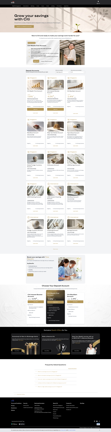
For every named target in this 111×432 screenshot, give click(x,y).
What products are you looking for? (76, 70)
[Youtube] (97, 421)
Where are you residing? (59, 70)
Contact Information (70, 405)
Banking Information (39, 403)
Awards (54, 413)
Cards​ (47, 6)
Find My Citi (68, 409)
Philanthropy (55, 418)
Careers (54, 411)
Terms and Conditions (16, 403)
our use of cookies (71, 430)
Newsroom (55, 409)
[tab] (16, 6)
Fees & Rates (37, 405)
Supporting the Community (58, 407)
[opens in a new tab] (12, 2)
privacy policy (63, 430)
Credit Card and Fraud (28, 407)
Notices (13, 410)
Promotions (59, 6)
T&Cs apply (20, 340)
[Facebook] (99, 421)
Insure (42, 6)
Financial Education (57, 415)
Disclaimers (14, 408)
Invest (38, 6)
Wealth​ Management (16, 6)
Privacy (13, 405)
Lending (52, 6)
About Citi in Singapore (58, 405)
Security (25, 403)
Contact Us (68, 403)
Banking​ (32, 6)
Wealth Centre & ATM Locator (72, 407)
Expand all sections (72, 368)
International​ (26, 6)
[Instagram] (94, 421)
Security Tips (26, 405)
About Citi (55, 403)
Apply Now (66, 6)
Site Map (82, 403)
